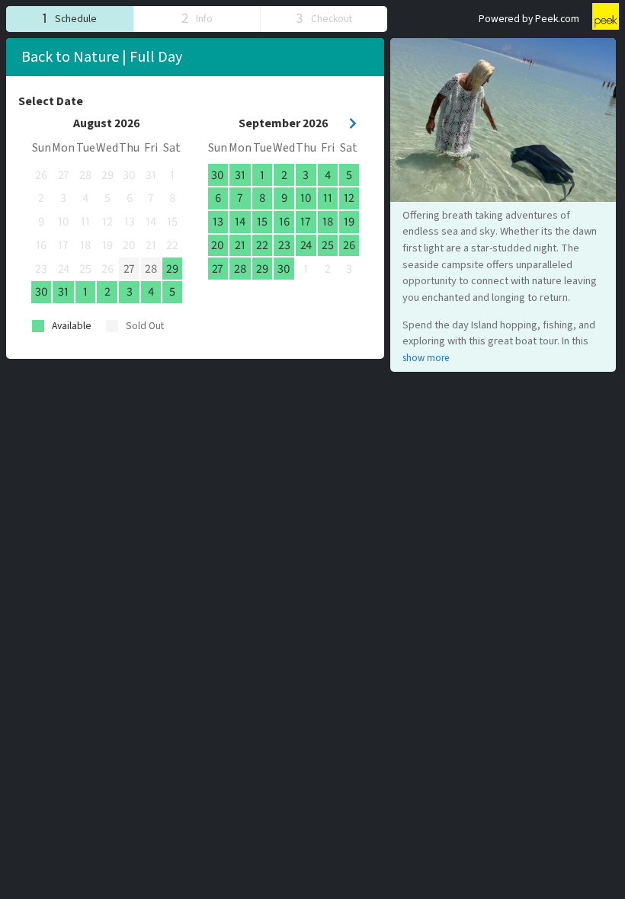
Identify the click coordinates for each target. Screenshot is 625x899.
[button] (69, 18)
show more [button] (425, 358)
